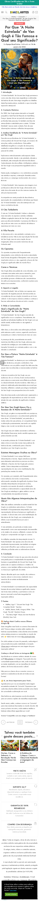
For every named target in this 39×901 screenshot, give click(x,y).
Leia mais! (13, 890)
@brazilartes (9, 659)
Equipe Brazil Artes (13, 44)
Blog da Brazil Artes (28, 636)
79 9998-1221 (24, 877)
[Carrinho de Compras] (36, 12)
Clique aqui (5, 646)
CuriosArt (21, 17)
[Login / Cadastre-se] (33, 12)
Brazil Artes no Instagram (20, 653)
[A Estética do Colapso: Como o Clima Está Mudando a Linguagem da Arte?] (29, 745)
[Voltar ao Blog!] (19, 722)
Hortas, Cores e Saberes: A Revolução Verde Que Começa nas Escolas (8, 757)
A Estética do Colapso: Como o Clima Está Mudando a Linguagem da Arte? (29, 757)
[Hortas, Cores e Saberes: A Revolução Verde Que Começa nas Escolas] (10, 745)
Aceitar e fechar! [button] (11, 894)
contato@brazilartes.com (10, 880)
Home (14, 17)
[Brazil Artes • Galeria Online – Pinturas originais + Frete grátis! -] (19, 12)
